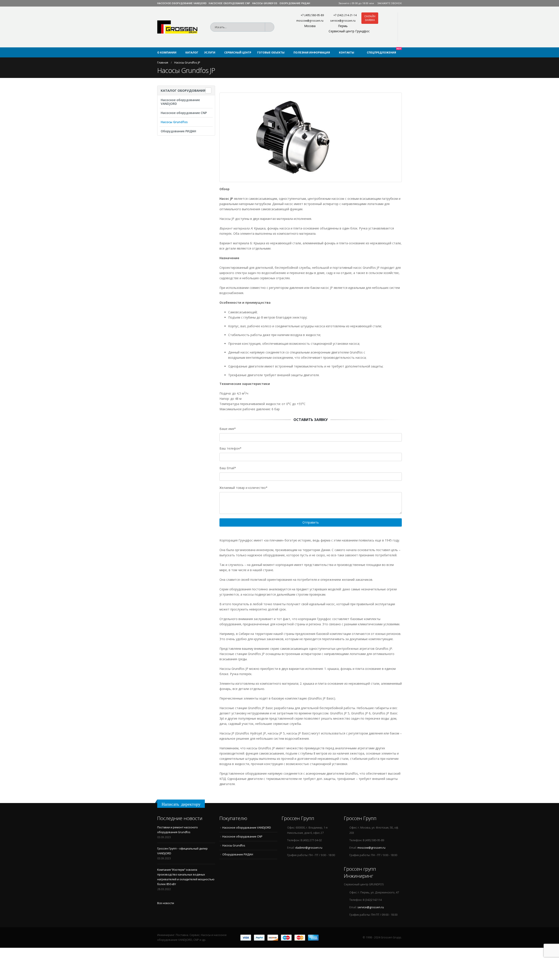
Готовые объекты (271, 52)
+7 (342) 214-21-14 (345, 15)
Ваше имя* (227, 429)
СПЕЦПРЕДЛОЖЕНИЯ (384, 50)
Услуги (209, 52)
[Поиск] (270, 27)
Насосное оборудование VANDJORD (182, 3)
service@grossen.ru (342, 20)
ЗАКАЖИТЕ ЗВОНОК (389, 3)
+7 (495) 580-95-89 (312, 15)
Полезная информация (311, 52)
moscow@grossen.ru (309, 20)
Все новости (165, 903)
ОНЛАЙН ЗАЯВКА (369, 18)
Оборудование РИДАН (295, 3)
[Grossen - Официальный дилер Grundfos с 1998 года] (177, 27)
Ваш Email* (227, 468)
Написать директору (181, 804)
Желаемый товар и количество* (243, 488)
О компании (166, 52)
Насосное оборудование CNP (229, 3)
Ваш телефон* (230, 448)
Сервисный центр (237, 52)
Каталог (191, 52)
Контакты (346, 52)
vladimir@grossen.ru (308, 848)
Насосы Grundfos (264, 3)
